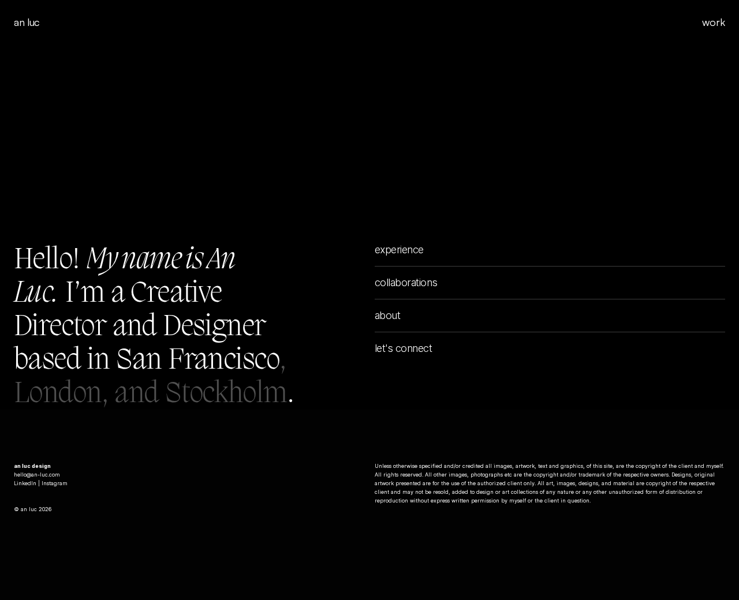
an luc (27, 22)
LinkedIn (25, 483)
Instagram (55, 483)
